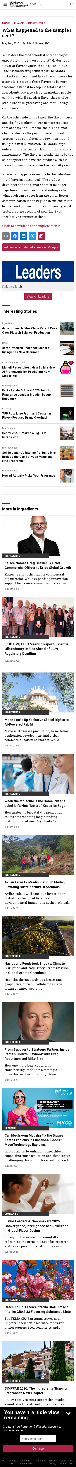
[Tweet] (32, 236)
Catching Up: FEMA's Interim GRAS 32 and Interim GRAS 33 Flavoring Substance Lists (38, 1309)
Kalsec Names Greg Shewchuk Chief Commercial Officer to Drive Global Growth (38, 565)
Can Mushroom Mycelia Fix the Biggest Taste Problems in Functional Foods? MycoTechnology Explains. (35, 1140)
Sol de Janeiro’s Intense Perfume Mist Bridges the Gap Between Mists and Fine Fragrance (29, 457)
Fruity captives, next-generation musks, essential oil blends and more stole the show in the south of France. (38, 1404)
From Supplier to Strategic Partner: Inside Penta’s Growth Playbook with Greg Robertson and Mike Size (37, 1054)
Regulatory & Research (14, 362)
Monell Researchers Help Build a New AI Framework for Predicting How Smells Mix (28, 372)
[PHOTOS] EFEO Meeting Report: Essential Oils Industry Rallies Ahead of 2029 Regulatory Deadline (37, 648)
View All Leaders (38, 296)
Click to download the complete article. (31, 226)
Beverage (7, 408)
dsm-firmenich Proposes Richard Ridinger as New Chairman (25, 350)
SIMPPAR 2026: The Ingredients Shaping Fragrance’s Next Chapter (36, 1390)
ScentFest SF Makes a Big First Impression (24, 435)
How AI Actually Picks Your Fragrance (28, 475)
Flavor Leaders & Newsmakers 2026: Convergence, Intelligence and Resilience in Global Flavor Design (36, 1225)
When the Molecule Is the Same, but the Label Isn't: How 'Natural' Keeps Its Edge (35, 803)
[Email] (6, 236)
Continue (38, 1448)
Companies (11, 1213)
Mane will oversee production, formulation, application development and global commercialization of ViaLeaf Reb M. (37, 735)
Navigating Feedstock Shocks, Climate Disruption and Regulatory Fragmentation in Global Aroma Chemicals (37, 968)
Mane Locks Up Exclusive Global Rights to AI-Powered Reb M (37, 722)
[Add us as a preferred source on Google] (41, 236)
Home (6, 23)
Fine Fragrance (9, 385)
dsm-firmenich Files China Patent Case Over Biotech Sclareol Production (29, 330)
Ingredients (36, 23)
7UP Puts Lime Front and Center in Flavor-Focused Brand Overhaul (26, 415)
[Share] (14, 236)
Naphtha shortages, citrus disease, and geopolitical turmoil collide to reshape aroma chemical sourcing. (33, 984)
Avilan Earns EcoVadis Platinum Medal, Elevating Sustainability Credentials (35, 884)
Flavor (19, 23)
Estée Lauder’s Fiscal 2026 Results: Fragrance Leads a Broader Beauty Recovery (27, 394)
